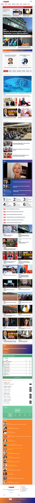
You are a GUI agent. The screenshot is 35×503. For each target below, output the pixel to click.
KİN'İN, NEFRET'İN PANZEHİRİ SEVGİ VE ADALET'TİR (16, 478)
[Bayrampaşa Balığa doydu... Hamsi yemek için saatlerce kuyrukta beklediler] (7, 143)
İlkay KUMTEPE (10, 460)
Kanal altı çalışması (10, 474)
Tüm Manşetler (24, 489)
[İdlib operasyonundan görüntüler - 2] (7, 194)
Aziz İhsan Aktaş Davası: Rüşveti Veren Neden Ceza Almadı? (10, 56)
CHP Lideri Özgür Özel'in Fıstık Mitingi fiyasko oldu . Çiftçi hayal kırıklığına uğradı (19, 437)
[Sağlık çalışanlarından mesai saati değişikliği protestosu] (6, 186)
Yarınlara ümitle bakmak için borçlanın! (14, 453)
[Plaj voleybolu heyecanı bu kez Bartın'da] (10, 269)
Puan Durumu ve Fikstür (25, 488)
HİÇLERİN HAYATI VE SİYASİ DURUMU (25, 56)
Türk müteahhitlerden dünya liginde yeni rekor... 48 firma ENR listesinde (9, 205)
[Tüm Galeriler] (31, 121)
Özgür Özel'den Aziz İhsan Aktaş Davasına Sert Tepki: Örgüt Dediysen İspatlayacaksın (24, 262)
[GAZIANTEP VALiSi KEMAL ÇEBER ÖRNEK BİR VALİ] (5, 448)
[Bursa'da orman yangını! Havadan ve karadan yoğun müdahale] (10, 309)
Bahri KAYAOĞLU (10, 473)
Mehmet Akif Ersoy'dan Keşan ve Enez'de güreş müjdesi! (19, 200)
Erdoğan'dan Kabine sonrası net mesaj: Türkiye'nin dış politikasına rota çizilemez (9, 262)
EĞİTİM (17, 4)
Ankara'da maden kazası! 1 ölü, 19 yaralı (29, 200)
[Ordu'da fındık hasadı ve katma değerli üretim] (10, 296)
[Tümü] (31, 345)
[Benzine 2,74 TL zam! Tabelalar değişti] (25, 309)
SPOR (28, 4)
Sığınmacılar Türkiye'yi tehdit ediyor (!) (14, 457)
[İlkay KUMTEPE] (5, 461)
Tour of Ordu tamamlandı (18, 205)
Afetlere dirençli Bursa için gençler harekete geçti (14, 211)
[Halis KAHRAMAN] (5, 469)
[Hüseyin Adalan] (24, 61)
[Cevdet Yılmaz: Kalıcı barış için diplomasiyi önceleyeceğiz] (25, 335)
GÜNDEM (2, 4)
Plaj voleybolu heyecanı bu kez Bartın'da (9, 275)
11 (17, 35)
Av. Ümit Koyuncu (10, 452)
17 (25, 35)
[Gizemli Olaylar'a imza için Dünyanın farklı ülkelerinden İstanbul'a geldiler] (7, 155)
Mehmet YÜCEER (10, 431)
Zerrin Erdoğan (10, 435)
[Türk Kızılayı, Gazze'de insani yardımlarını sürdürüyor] (10, 229)
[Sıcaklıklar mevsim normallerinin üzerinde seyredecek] (25, 239)
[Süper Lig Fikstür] (31, 380)
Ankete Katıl (6, 352)
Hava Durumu (23, 486)
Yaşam (19, 241)
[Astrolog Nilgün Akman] (5, 444)
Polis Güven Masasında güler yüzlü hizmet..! (14, 470)
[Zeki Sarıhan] (5, 440)
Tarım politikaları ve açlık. (11, 432)
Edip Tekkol (10, 456)
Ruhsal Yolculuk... (10, 449)
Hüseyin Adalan (24, 65)
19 (28, 35)
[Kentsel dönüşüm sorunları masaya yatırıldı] (10, 283)
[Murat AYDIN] (10, 61)
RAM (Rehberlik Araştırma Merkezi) (13, 482)
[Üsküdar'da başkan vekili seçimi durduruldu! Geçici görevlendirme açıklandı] (25, 229)
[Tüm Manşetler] (31, 74)
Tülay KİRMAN (10, 481)
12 (18, 35)
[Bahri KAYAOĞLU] (5, 473)
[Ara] (30, 1)
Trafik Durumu (23, 487)
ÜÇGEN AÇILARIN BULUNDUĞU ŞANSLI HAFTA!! (15, 445)
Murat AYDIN (10, 65)
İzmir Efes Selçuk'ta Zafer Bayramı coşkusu (14, 222)
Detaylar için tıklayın (17, 377)
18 (27, 35)
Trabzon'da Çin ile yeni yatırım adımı (24, 289)
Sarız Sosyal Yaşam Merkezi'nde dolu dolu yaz (14, 214)
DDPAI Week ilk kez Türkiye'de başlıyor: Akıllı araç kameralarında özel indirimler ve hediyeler (8, 200)
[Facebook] (10, 492)
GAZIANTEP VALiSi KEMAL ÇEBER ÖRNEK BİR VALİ (15, 448)
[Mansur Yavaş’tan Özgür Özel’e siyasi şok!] (10, 322)
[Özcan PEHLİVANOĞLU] (5, 465)
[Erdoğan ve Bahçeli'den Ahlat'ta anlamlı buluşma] (25, 296)
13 (20, 35)
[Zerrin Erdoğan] (5, 436)
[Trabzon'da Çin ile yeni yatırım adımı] (25, 283)
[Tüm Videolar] (31, 161)
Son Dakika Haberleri (24, 490)
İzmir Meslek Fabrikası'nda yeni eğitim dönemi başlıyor (15, 217)
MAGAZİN (25, 4)
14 (21, 35)
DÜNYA (6, 4)
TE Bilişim (19, 501)
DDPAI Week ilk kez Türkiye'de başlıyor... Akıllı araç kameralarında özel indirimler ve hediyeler (29, 205)
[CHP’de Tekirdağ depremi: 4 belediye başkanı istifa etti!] (25, 322)
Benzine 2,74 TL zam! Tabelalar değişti (24, 315)
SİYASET (9, 4)
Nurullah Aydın (10, 477)
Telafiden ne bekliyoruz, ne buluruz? (13, 461)
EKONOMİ (13, 4)
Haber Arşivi (23, 491)
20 (30, 35)
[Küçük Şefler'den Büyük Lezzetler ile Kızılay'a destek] (7, 149)
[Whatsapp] (12, 492)
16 (24, 35)
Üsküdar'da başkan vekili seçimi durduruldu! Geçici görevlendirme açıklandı (23, 236)
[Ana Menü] (31, 1)
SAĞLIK (21, 4)
